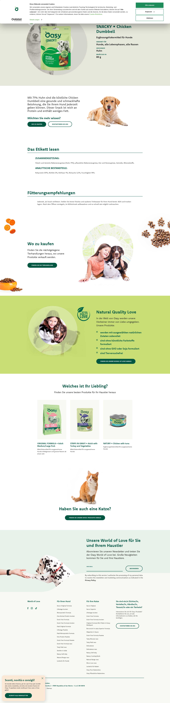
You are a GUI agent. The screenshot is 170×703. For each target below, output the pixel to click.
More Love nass (91, 663)
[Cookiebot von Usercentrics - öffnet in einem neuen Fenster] (16, 19)
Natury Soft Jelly (62, 654)
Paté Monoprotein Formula (65, 633)
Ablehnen (149, 18)
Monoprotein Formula (64, 613)
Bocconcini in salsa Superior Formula (98, 628)
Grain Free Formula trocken (65, 623)
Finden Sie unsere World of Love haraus (115, 361)
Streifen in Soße (62, 650)
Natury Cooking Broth (93, 656)
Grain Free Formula (63, 619)
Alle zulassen (149, 5)
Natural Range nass (63, 657)
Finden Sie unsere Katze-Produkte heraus (85, 518)
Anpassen (148, 12)
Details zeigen (34, 19)
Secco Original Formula (64, 606)
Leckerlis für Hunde (63, 661)
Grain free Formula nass (64, 644)
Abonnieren (134, 568)
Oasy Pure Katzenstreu (93, 670)
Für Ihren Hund (63, 601)
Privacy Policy (90, 580)
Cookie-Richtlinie (95, 14)
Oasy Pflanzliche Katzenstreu (95, 673)
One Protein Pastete (63, 637)
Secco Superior (91, 609)
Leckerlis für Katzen (92, 666)
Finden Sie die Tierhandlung (42, 265)
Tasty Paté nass (62, 647)
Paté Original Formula (64, 626)
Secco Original (91, 606)
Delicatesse (90, 646)
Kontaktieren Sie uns (60, 124)
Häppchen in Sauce (92, 632)
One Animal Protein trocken (66, 616)
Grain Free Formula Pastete (65, 640)
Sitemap (49, 688)
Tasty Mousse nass (92, 639)
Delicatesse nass (91, 649)
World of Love (33, 601)
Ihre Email (89, 566)
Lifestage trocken (62, 609)
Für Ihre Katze (92, 601)
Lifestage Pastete (62, 630)
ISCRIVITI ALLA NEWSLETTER (18, 695)
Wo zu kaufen (36, 124)
